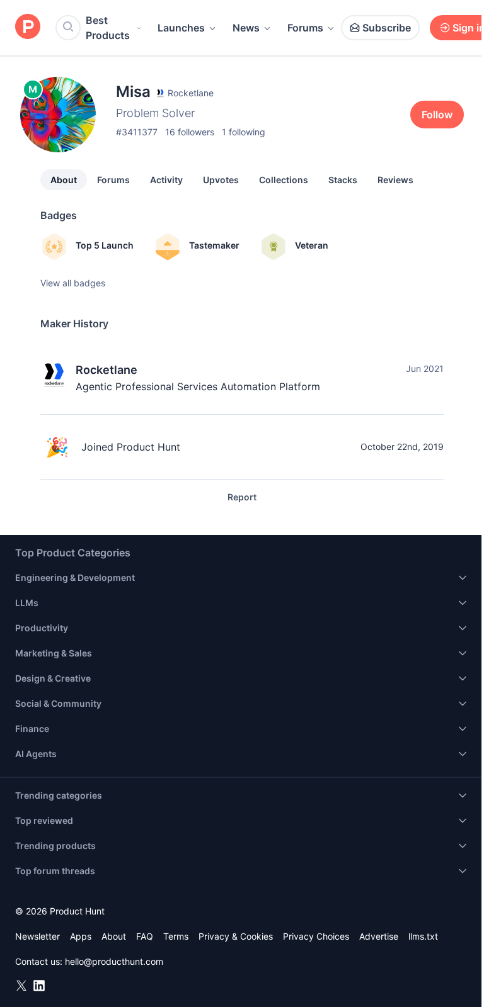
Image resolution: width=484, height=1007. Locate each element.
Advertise (378, 936)
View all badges (72, 283)
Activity (166, 179)
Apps (80, 936)
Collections (283, 179)
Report (242, 497)
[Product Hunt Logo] (27, 27)
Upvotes (221, 179)
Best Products (108, 28)
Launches (181, 27)
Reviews (395, 179)
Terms (175, 936)
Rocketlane (106, 369)
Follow (437, 114)
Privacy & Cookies (236, 936)
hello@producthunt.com (114, 961)
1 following (243, 132)
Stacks (342, 179)
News (246, 27)
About (63, 179)
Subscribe (386, 27)
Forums (305, 27)
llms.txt (423, 936)
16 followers (189, 132)
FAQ (144, 936)
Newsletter (37, 936)
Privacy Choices (316, 936)
